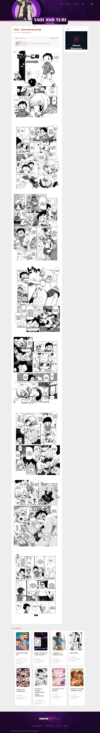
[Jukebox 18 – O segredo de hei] (59, 650)
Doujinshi (76, 3)
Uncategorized (40, 700)
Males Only (34, 43)
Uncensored (44, 43)
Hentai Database (37, 726)
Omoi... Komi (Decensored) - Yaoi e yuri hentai (50, 20)
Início (61, 3)
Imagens (20, 659)
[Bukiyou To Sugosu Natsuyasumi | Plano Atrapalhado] (41, 686)
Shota (39, 43)
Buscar (92, 4)
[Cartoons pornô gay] (22, 650)
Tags (83, 3)
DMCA (66, 726)
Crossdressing (27, 43)
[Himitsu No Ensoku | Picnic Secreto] (40, 650)
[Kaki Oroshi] (76, 650)
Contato (68, 3)
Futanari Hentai (49, 726)
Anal (21, 43)
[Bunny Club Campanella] (23, 686)
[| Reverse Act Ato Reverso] (58, 686)
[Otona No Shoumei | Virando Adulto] (77, 686)
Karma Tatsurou (23, 45)
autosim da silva (22, 38)
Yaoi (49, 43)
